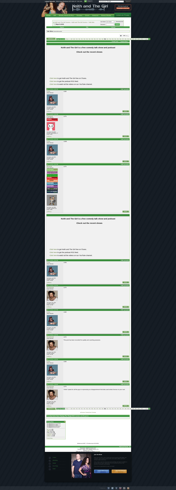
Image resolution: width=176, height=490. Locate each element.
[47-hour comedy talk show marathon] (52, 181)
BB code (49, 429)
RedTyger (98, 451)
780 (79, 39)
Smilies (48, 430)
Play (88, 1)
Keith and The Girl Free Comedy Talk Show (90, 8)
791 (107, 39)
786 (94, 39)
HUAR (54, 468)
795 (118, 39)
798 (125, 39)
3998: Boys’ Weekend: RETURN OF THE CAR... (69, 1)
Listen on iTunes (122, 15)
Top (130, 446)
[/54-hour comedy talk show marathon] (52, 190)
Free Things (55, 465)
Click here (53, 78)
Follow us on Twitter (112, 488)
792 (110, 39)
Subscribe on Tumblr (116, 488)
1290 (138, 39)
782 (84, 39)
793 (112, 39)
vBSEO (88, 450)
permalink (126, 89)
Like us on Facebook (108, 488)
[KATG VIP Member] (52, 191)
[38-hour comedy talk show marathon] (52, 187)
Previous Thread (85, 412)
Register (62, 27)
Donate (54, 463)
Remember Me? (119, 21)
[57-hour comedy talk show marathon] (52, 184)
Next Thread (92, 412)
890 (135, 39)
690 (74, 39)
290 (71, 39)
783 (87, 39)
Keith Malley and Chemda (55, 9)
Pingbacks (49, 434)
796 (120, 39)
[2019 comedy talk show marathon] (52, 173)
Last (146, 39)
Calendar (113, 27)
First (66, 39)
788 (100, 39)
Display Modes (124, 41)
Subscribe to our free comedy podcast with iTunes (101, 471)
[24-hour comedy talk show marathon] (52, 120)
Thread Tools (115, 41)
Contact (54, 457)
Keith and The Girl (123, 446)
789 (102, 39)
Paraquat (50, 116)
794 (115, 39)
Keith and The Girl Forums (62, 22)
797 (123, 39)
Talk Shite (91, 22)
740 (76, 39)
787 (97, 39)
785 (92, 39)
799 (128, 39)
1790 (142, 39)
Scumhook (50, 287)
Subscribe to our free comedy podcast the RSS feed (119, 471)
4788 (125, 35)
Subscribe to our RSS (128, 488)
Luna (48, 91)
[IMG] (48, 431)
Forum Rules (50, 438)
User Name (103, 21)
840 (133, 39)
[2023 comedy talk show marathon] (52, 170)
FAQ (87, 27)
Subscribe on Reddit (124, 488)
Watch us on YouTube (120, 488)
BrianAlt (49, 166)
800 (130, 39)
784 (89, 39)
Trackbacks (49, 433)
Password (102, 24)
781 (82, 39)
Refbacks (49, 435)
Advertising (55, 460)
